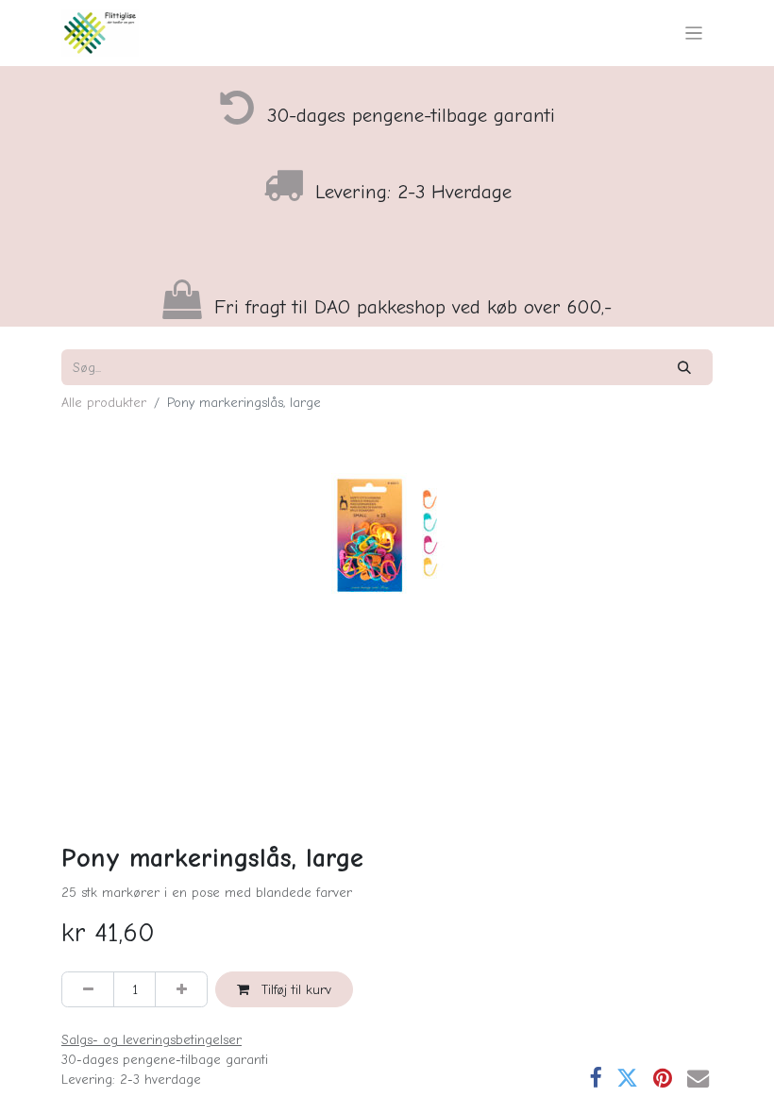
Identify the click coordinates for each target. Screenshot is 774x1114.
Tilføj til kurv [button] (294, 990)
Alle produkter (103, 403)
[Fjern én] (87, 988)
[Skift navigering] (694, 33)
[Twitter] (627, 1078)
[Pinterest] (662, 1078)
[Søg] (685, 366)
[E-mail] (698, 1078)
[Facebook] (595, 1078)
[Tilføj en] (181, 988)
